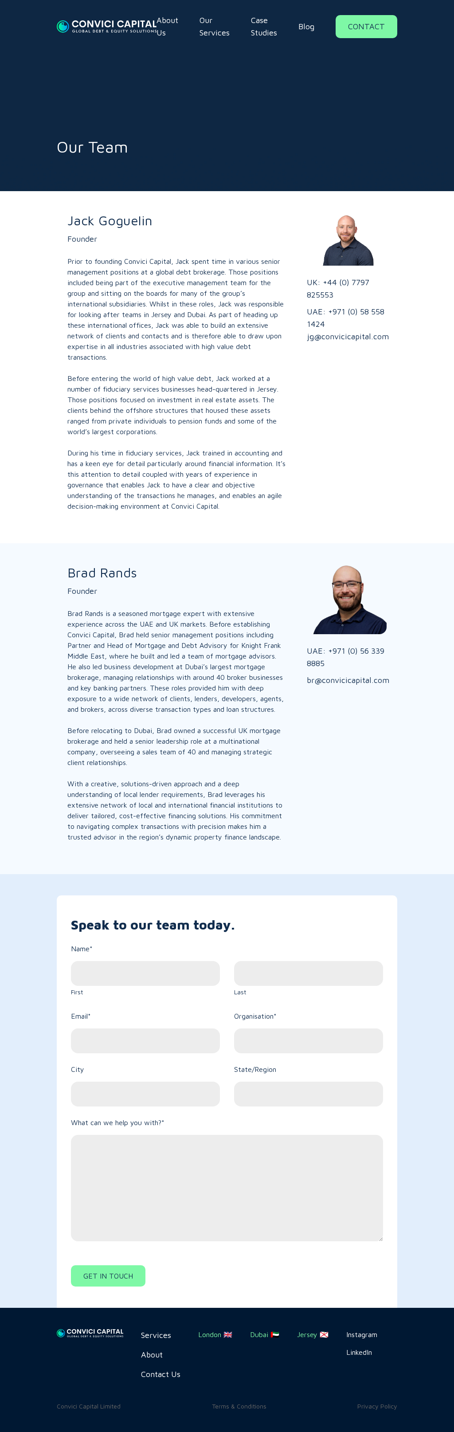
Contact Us (160, 1374)
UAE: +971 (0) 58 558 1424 (345, 318)
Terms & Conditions (239, 1406)
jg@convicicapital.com (347, 336)
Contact (366, 26)
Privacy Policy (377, 1406)
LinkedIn (359, 1352)
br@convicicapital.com (347, 680)
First (77, 992)
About (152, 1354)
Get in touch (108, 1276)
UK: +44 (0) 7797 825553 (338, 288)
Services (156, 1335)
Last (240, 992)
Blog (306, 26)
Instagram (361, 1334)
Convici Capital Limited (89, 1406)
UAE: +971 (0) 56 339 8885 (345, 657)
